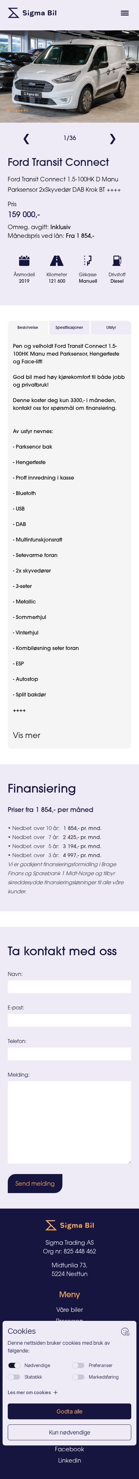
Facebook (69, 1449)
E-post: (16, 1007)
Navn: (15, 974)
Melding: (18, 1074)
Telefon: (17, 1041)
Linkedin (69, 1460)
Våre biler (69, 1309)
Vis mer (26, 735)
